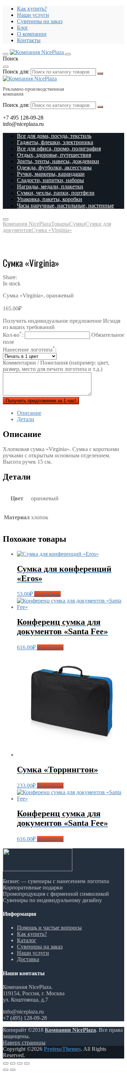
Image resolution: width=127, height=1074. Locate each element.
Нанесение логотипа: (29, 350)
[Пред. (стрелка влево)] (5, 1070)
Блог (22, 28)
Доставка (28, 959)
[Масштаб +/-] (27, 1063)
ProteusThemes (62, 1049)
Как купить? (32, 9)
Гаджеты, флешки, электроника (55, 142)
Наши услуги (33, 15)
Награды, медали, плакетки (50, 186)
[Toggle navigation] (5, 54)
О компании (32, 34)
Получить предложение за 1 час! (41, 400)
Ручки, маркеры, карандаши (51, 174)
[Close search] (5, 67)
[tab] (70, 413)
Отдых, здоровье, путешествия (54, 155)
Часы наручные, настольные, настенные (65, 205)
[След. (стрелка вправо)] (13, 1070)
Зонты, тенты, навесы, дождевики (58, 161)
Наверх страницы (24, 1043)
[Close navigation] (5, 219)
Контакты (29, 40)
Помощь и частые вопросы (49, 928)
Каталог (26, 940)
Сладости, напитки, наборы (50, 180)
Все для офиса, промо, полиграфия (59, 149)
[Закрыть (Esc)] (5, 1063)
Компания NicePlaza (70, 1030)
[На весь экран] (20, 1063)
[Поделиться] (13, 1063)
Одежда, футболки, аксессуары (54, 168)
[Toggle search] (68, 54)
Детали (25, 419)
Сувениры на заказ (39, 21)
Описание (29, 413)
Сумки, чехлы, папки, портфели (56, 193)
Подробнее (47, 594)
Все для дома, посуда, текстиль (54, 136)
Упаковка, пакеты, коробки (49, 199)
